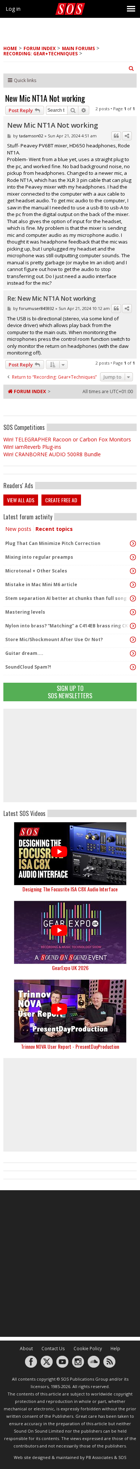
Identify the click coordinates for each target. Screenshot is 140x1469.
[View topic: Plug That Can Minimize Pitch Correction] (133, 543)
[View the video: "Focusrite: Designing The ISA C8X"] (70, 853)
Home (10, 48)
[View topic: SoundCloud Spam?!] (133, 667)
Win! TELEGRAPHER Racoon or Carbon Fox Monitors (67, 439)
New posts (18, 528)
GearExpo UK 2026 (70, 968)
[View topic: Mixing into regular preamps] (133, 557)
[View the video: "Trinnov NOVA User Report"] (70, 1011)
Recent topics (54, 528)
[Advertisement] (70, 755)
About (26, 1348)
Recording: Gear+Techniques (40, 53)
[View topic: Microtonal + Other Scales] (133, 571)
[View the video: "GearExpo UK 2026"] (70, 932)
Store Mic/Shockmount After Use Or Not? (54, 639)
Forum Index (40, 48)
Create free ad (61, 500)
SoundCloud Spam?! (28, 667)
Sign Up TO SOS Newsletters (70, 691)
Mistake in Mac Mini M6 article (41, 584)
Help (115, 1348)
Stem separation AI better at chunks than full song (66, 598)
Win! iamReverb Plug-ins (32, 446)
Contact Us (53, 1348)
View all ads (20, 500)
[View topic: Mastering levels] (133, 612)
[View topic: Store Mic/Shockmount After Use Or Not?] (133, 639)
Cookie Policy (88, 1348)
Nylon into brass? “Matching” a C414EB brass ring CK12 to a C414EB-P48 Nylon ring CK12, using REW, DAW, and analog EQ (68, 626)
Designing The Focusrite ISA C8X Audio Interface (70, 889)
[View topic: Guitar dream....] (133, 653)
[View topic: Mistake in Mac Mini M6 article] (133, 584)
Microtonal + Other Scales (36, 571)
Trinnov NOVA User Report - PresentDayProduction (70, 1046)
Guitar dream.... (24, 653)
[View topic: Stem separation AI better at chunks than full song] (133, 598)
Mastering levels (25, 612)
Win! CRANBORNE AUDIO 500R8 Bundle (52, 454)
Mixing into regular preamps (39, 557)
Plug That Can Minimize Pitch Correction (52, 543)
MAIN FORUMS (78, 48)
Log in (13, 8)
